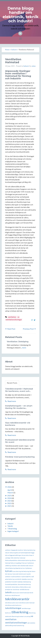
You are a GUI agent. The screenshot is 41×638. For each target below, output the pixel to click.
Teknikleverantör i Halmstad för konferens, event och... (19, 390)
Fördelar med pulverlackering (20, 457)
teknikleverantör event (12, 602)
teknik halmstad (24, 592)
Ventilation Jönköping (17, 342)
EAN (12, 558)
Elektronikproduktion (11, 560)
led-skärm (32, 571)
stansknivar (16, 589)
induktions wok (15, 565)
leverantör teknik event (19, 574)
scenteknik (18, 579)
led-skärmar (8, 574)
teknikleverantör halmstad (26, 602)
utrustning (27, 616)
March (10, 492)
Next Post (11, 329)
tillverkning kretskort (18, 616)
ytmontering (20, 625)
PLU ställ (31, 576)
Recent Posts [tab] (12, 383)
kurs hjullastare (27, 568)
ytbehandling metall (11, 625)
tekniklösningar (13, 608)
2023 (9, 501)
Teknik (10, 526)
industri (31, 565)
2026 (9, 487)
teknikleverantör (17, 599)
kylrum (8, 571)
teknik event (15, 592)
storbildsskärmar (24, 589)
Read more (11, 401)
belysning (26, 550)
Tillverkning (12, 528)
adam (34, 66)
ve (18, 317)
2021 (9, 506)
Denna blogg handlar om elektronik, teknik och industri (20, 14)
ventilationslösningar (14, 319)
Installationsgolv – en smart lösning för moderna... (18, 407)
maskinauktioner (16, 576)
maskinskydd (25, 576)
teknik (8, 592)
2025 (9, 495)
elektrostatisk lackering (24, 560)
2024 (9, 498)
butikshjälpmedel (26, 552)
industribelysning (10, 568)
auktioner (8, 550)
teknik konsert (16, 595)
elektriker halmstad (19, 558)
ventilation (12, 317)
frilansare (24, 563)
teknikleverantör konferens (13, 605)
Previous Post (28, 329)
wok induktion (31, 623)
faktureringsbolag (16, 563)
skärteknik (8, 587)
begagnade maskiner (17, 550)
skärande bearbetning (24, 584)
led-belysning (25, 571)
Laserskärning (17, 571)
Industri (26, 66)
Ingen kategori (13, 531)
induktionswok (24, 565)
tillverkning (20, 612)
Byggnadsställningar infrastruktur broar (20, 555)
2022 (9, 503)
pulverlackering (9, 579)
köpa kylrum (19, 568)
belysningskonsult (15, 552)
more (24, 348)
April (9, 490)
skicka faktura (16, 587)
